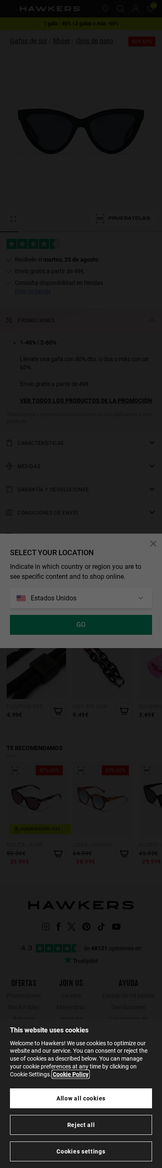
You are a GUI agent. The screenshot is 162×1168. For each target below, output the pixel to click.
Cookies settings (80, 1151)
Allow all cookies (81, 1098)
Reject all (81, 1125)
